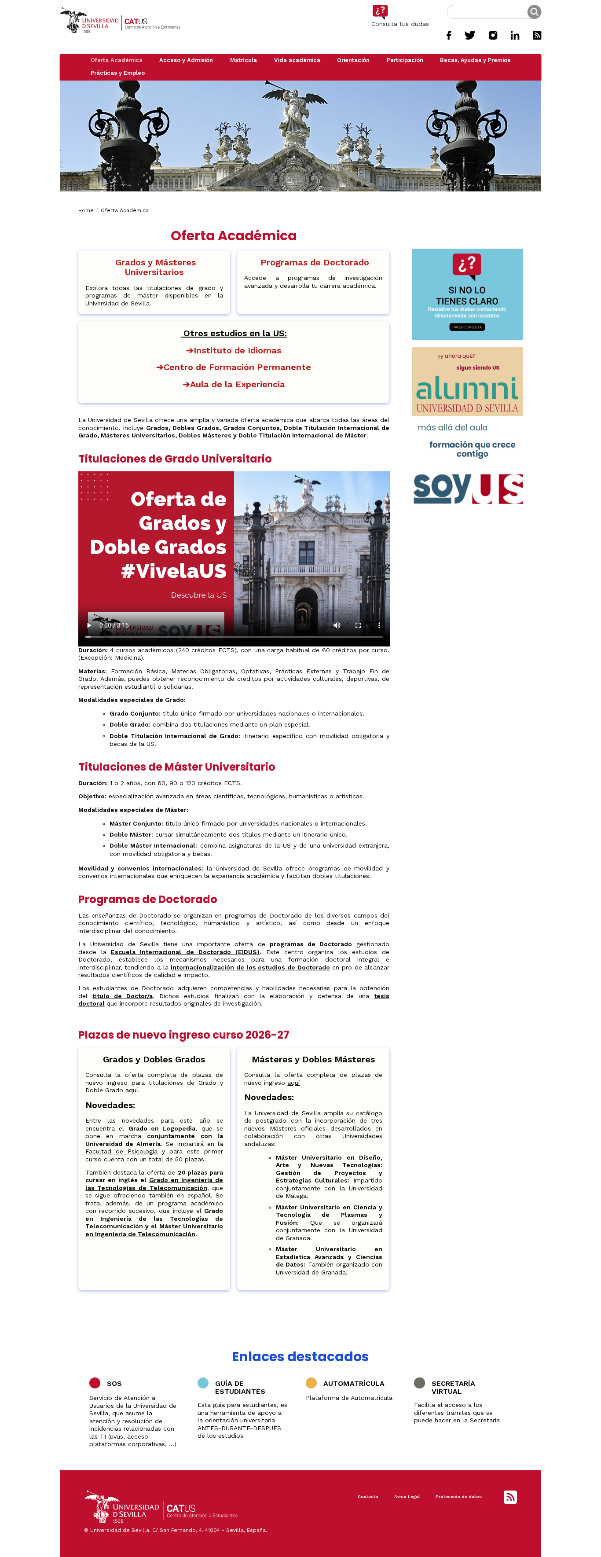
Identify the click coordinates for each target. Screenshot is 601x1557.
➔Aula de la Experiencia (234, 384)
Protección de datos (459, 1496)
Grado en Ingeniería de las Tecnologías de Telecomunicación (154, 1183)
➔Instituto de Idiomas (233, 350)
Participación (405, 60)
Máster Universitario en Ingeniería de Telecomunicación (154, 1230)
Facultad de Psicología (121, 1151)
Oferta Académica (117, 60)
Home (86, 210)
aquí (131, 1090)
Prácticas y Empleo (118, 73)
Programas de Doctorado (313, 262)
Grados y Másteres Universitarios (154, 267)
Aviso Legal (407, 1496)
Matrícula (243, 60)
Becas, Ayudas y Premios (475, 60)
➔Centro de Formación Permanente (233, 367)
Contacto (368, 1496)
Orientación (353, 60)
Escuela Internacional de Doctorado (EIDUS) (185, 951)
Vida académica (297, 60)
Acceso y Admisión (186, 60)
